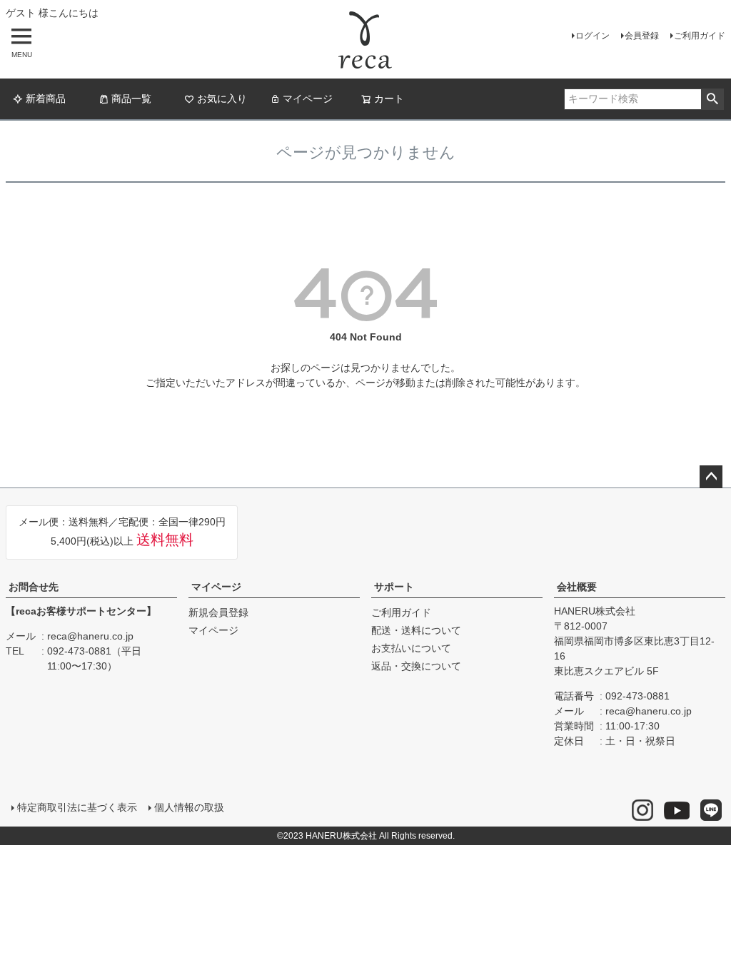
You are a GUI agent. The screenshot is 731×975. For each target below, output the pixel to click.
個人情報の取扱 (189, 807)
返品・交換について (416, 666)
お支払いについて (411, 648)
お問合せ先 (34, 586)
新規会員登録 (218, 612)
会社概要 (577, 586)
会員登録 (642, 36)
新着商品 (46, 98)
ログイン (592, 36)
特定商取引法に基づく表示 (77, 807)
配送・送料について (416, 630)
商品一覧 (131, 98)
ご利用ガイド (699, 36)
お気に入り (222, 98)
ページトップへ (711, 476)
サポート (394, 586)
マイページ (308, 98)
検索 (712, 99)
